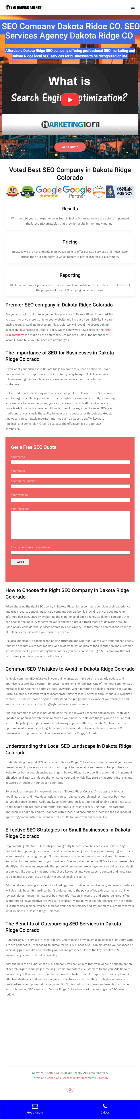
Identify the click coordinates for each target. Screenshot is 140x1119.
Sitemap (102, 1078)
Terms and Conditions (46, 1078)
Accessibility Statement (78, 1078)
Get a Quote (70, 147)
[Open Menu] (133, 7)
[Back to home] (23, 7)
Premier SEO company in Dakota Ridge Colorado (59, 304)
